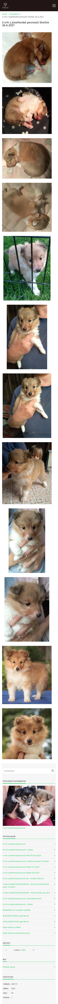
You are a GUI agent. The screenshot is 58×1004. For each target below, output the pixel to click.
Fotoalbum (15, 14)
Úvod (4, 14)
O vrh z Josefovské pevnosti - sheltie (18, 904)
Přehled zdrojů (9, 967)
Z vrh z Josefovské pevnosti (14, 828)
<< (6, 950)
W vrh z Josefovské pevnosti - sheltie (18, 849)
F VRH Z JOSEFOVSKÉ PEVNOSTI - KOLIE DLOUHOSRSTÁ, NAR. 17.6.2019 (26, 885)
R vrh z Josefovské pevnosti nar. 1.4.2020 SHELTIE (23, 878)
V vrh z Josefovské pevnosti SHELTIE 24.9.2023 (22, 855)
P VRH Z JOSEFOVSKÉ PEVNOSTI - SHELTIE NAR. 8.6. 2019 (26, 892)
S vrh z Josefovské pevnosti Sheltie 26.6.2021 (21, 872)
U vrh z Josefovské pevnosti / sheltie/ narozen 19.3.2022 (26, 861)
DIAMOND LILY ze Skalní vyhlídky (17, 910)
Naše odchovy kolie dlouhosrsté (16, 933)
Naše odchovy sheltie (12, 927)
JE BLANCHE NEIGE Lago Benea (16, 915)
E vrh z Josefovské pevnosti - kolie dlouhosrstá (22, 898)
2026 (23, 950)
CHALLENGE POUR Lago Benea (16, 921)
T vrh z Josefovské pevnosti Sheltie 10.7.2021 (21, 867)
